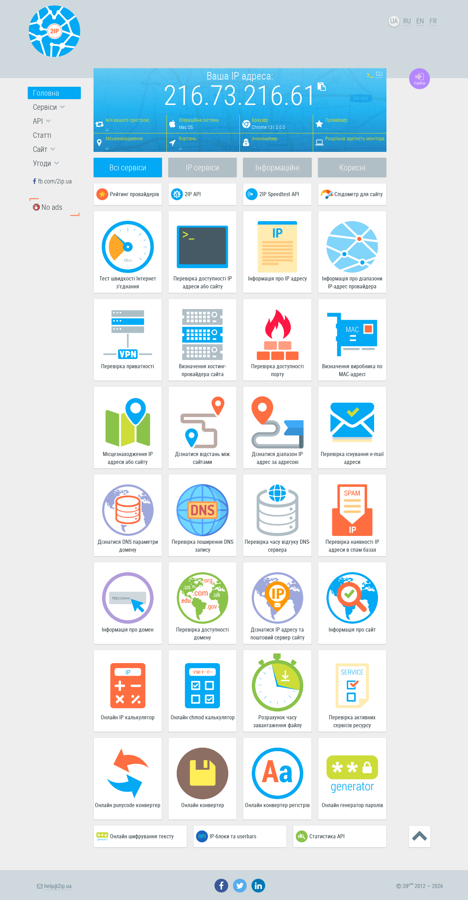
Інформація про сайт (352, 629)
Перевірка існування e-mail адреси (352, 458)
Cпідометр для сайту (358, 194)
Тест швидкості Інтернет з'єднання (127, 282)
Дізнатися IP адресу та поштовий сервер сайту (277, 633)
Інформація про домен (127, 629)
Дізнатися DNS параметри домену (128, 545)
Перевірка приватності (127, 366)
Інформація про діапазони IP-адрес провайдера (352, 282)
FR (433, 20)
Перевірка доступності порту (277, 370)
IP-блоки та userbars (233, 836)
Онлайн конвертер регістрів (277, 805)
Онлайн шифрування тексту (142, 836)
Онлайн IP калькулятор (128, 717)
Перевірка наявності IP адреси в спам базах (352, 545)
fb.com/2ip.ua (55, 181)
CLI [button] (379, 73)
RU (407, 20)
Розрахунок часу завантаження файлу (277, 721)
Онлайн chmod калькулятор (203, 717)
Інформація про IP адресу (277, 278)
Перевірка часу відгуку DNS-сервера (277, 545)
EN (420, 20)
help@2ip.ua (58, 886)
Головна (46, 92)
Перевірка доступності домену (202, 633)
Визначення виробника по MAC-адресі (352, 370)
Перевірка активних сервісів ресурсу (352, 721)
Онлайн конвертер (202, 805)
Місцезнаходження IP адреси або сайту (128, 458)
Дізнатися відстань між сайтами (202, 458)
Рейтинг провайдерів (134, 194)
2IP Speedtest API (279, 194)
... (107, 127)
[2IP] (54, 31)
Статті (42, 135)
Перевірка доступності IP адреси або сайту (202, 282)
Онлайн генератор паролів (352, 805)
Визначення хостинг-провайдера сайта (202, 370)
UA (394, 20)
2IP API (193, 194)
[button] (54, 107)
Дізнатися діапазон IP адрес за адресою (277, 458)
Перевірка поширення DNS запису (202, 545)
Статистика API (327, 836)
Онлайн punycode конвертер (127, 805)
